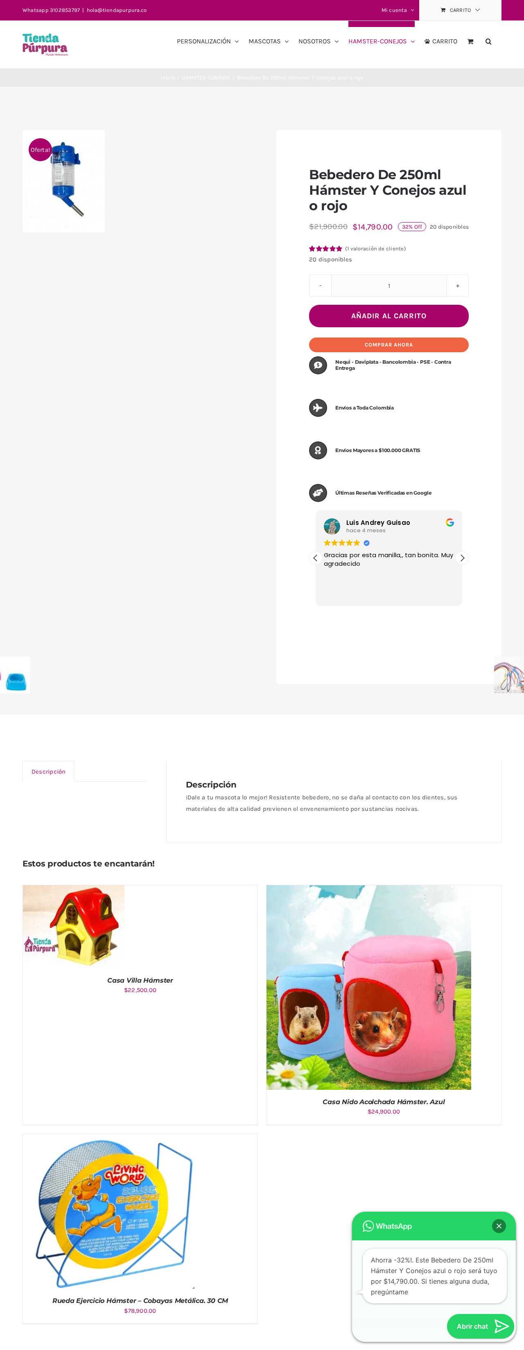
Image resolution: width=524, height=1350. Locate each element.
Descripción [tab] (49, 771)
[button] (489, 38)
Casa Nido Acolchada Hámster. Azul (384, 1102)
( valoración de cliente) (375, 248)
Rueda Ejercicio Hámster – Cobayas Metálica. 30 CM (140, 1301)
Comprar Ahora (389, 345)
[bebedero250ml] (64, 181)
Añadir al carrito (389, 315)
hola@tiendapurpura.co (117, 10)
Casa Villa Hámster (140, 980)
